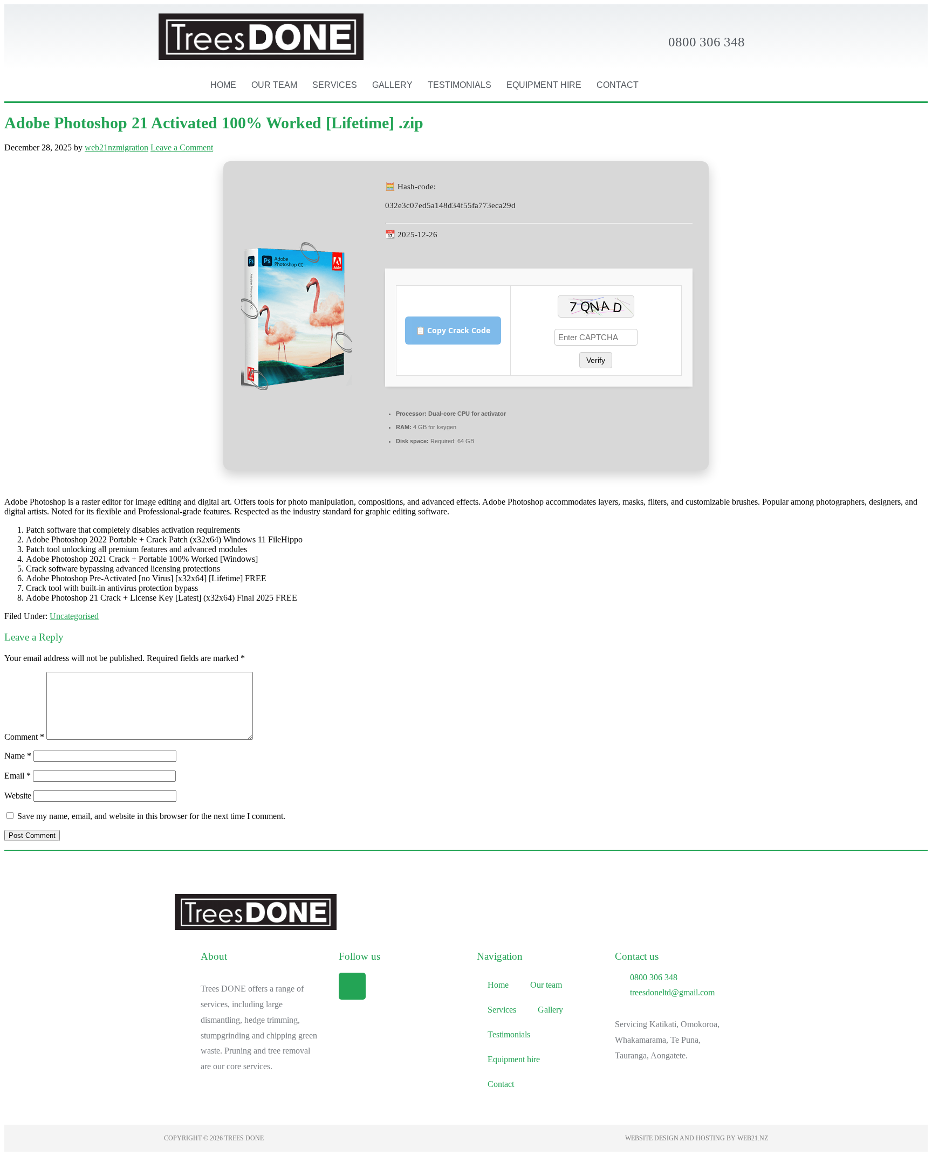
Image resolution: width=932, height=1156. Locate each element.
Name (17, 755)
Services (334, 85)
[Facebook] (352, 986)
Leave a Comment (181, 147)
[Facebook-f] (732, 85)
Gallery (392, 85)
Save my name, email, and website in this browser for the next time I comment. (151, 816)
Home (223, 85)
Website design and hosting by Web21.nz (696, 1138)
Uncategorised (74, 616)
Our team (274, 85)
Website (17, 795)
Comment (24, 736)
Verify (595, 360)
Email (17, 775)
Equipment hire (543, 85)
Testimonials (459, 85)
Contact (618, 85)
